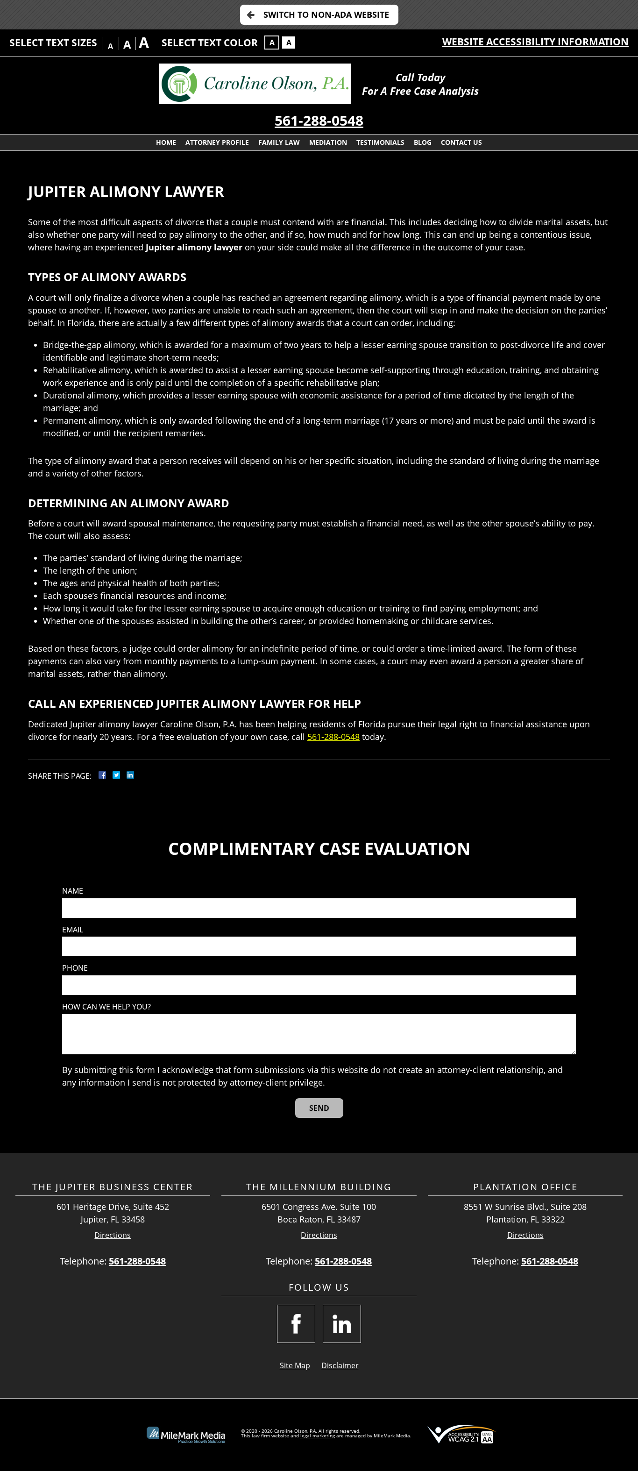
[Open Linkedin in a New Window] (342, 1324)
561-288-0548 (319, 120)
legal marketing (317, 1435)
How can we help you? (106, 1007)
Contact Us (461, 142)
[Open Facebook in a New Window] (296, 1324)
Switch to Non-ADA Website (326, 14)
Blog (423, 142)
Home (166, 142)
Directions (112, 1235)
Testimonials (380, 142)
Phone (75, 968)
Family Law (279, 142)
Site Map (295, 1365)
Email (72, 930)
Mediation (328, 142)
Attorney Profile (217, 142)
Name (72, 891)
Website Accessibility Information (535, 41)
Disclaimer (340, 1365)
